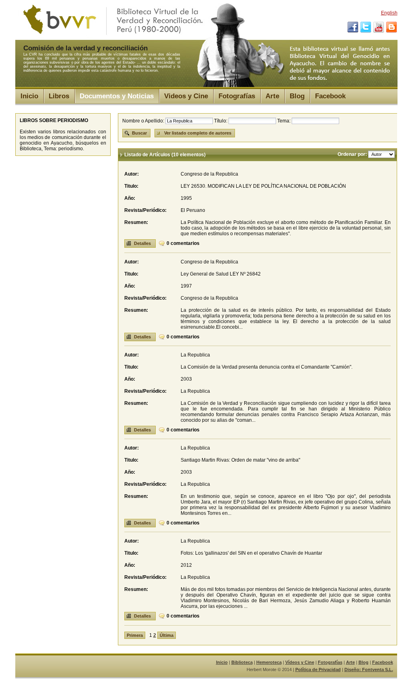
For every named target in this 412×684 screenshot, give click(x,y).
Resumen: (136, 222)
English (389, 13)
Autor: (131, 174)
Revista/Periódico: (145, 210)
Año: (129, 198)
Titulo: (131, 186)
